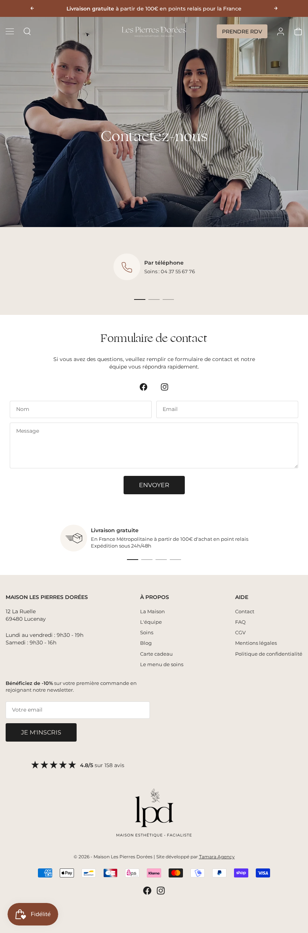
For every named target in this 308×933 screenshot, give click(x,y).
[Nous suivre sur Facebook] (143, 386)
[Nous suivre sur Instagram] (164, 386)
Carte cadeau (156, 654)
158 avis (114, 765)
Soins (146, 632)
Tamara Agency (217, 856)
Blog (146, 643)
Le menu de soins (161, 664)
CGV (240, 632)
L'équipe (151, 622)
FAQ (240, 622)
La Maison (152, 611)
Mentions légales (256, 643)
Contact (244, 611)
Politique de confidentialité (268, 654)
